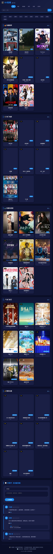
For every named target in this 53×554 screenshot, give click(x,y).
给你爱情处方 (26, 290)
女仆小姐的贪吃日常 (10, 417)
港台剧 (42, 16)
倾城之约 (26, 326)
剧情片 (31, 16)
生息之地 (26, 52)
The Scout (42, 52)
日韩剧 (47, 16)
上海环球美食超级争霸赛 (10, 326)
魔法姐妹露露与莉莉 (26, 445)
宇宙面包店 (10, 262)
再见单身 (42, 79)
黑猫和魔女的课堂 (26, 417)
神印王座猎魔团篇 (10, 79)
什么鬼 (26, 199)
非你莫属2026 (42, 354)
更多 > (48, 25)
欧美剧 (5, 19)
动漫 (34, 6)
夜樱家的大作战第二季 (10, 445)
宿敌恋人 (26, 107)
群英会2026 (26, 354)
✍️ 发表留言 (9, 499)
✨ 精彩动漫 (8, 391)
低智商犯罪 (10, 107)
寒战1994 (10, 199)
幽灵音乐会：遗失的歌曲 (42, 445)
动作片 (5, 16)
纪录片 (39, 6)
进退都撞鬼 (42, 143)
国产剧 (36, 16)
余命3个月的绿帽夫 (26, 234)
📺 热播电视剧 (8, 208)
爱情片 (15, 16)
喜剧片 (10, 16)
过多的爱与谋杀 (42, 234)
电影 (18, 6)
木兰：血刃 (42, 171)
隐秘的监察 (10, 234)
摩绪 (10, 473)
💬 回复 (10, 512)
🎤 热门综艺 (8, 299)
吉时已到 (10, 143)
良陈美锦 (10, 52)
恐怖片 (26, 16)
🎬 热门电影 (8, 117)
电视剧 (23, 6)
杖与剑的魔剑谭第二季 (42, 417)
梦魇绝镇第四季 (26, 262)
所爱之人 (10, 290)
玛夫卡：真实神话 (26, 171)
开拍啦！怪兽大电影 (26, 79)
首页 (13, 6)
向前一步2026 (10, 382)
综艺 (29, 6)
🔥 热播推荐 (8, 25)
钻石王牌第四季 (26, 473)
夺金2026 (10, 354)
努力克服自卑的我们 (43, 262)
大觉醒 (10, 171)
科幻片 (21, 16)
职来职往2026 (42, 326)
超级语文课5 (26, 382)
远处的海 (26, 143)
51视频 (7, 2)
